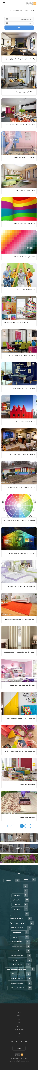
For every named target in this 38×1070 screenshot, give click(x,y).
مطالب (26, 11)
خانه (33, 11)
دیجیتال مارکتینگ (25, 1061)
